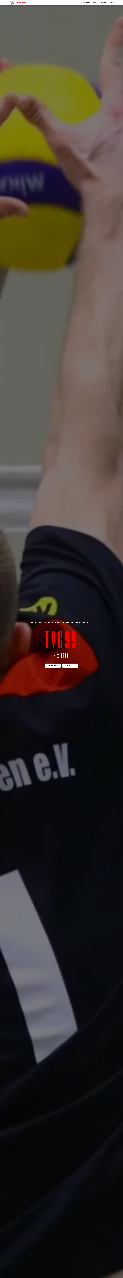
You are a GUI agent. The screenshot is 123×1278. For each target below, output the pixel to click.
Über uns (86, 3)
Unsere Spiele (53, 665)
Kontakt (111, 3)
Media (103, 3)
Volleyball (95, 3)
